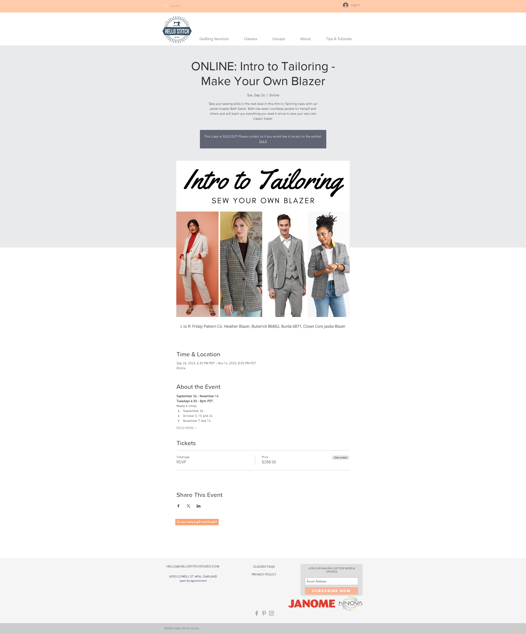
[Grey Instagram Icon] (271, 613)
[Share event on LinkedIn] (199, 506)
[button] (279, 38)
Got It (263, 142)
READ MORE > (186, 428)
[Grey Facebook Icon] (256, 613)
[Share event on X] (188, 506)
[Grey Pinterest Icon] (264, 613)
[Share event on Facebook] (178, 506)
